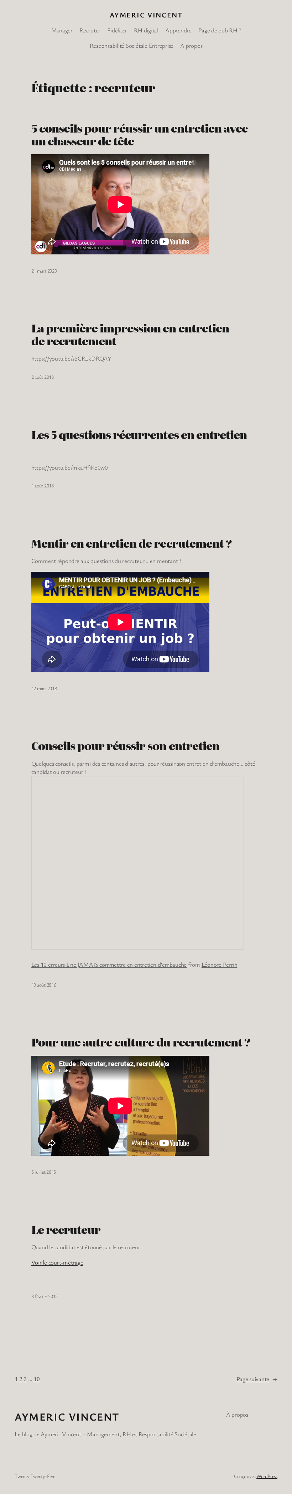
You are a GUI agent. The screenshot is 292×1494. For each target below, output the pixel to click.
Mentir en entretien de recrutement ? (131, 543)
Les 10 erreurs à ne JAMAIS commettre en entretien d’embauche (109, 964)
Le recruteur (65, 1229)
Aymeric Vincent (146, 15)
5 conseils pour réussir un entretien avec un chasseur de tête (139, 135)
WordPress (266, 1476)
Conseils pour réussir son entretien (125, 745)
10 (36, 1379)
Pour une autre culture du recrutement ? (141, 1042)
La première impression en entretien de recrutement (130, 334)
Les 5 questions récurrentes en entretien (139, 434)
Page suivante (256, 1379)
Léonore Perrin (220, 964)
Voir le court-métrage (57, 1262)
